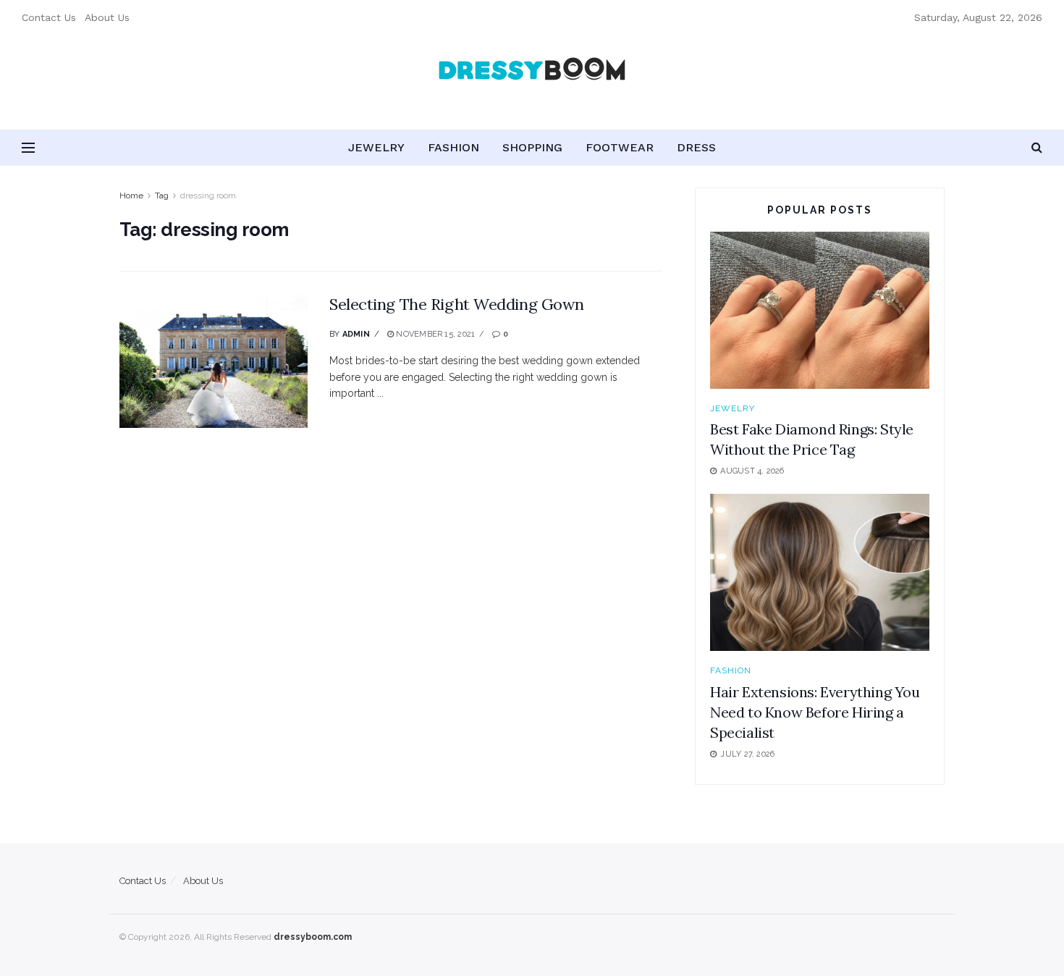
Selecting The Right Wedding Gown (456, 304)
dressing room (208, 195)
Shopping (532, 147)
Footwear (620, 147)
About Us (107, 17)
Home (131, 195)
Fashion (453, 147)
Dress (696, 147)
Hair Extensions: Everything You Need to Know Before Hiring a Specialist (815, 712)
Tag (162, 195)
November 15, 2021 (434, 334)
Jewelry (376, 147)
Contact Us (49, 17)
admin (356, 334)
